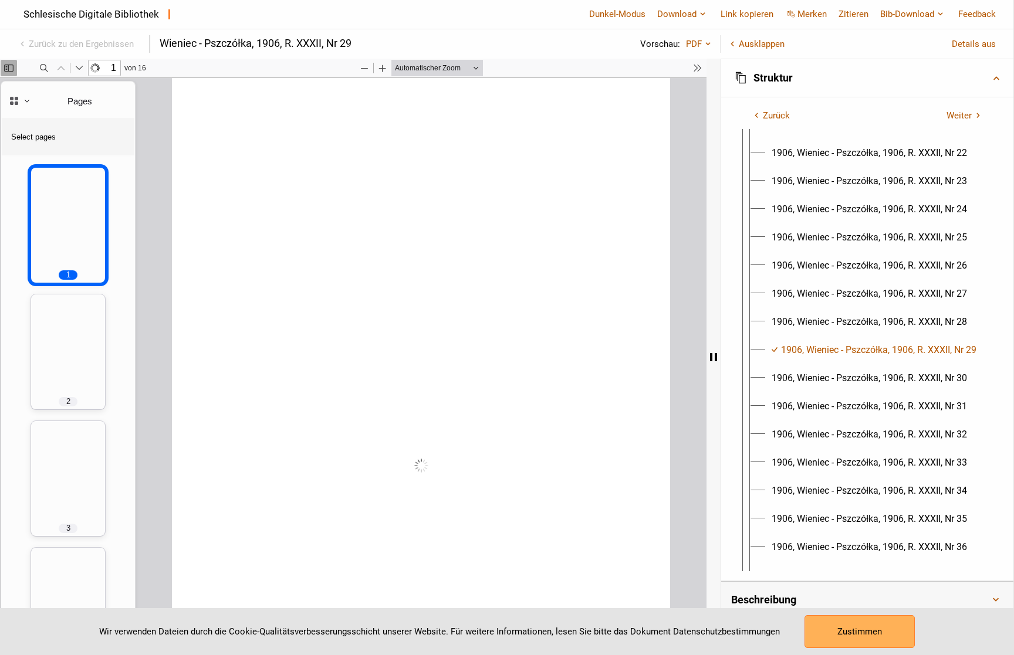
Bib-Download (907, 14)
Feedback (977, 14)
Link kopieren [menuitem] (747, 14)
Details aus (974, 44)
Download (677, 14)
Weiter (959, 115)
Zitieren (853, 14)
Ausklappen (762, 44)
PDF (694, 44)
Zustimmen (859, 631)
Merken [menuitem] (812, 14)
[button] (867, 78)
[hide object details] (714, 357)
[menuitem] (869, 153)
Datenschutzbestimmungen (726, 631)
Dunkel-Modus (617, 14)
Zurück (776, 115)
